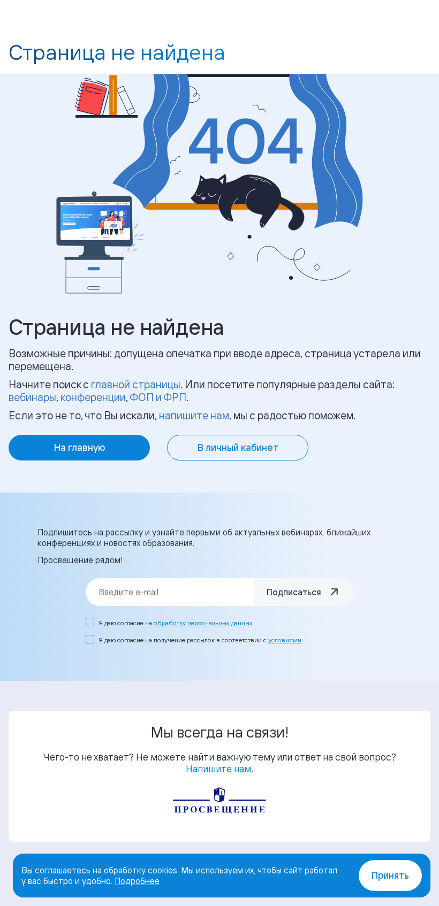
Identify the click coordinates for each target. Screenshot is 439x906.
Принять (390, 875)
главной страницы (135, 384)
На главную (79, 447)
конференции (93, 397)
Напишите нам (218, 768)
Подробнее (137, 881)
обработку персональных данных (203, 623)
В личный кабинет (238, 447)
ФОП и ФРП (158, 397)
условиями (284, 640)
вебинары (32, 397)
